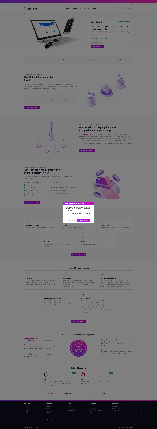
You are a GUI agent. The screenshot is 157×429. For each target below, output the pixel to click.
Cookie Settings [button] (72, 220)
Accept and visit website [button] (83, 220)
